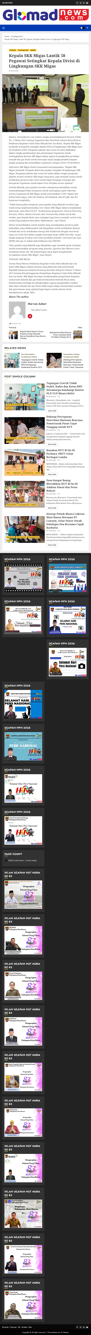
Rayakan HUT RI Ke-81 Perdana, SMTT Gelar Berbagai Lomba (60, 453)
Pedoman (13, 1327)
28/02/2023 (15, 71)
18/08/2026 (52, 460)
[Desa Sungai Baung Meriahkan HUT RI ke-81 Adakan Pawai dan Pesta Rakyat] (24, 494)
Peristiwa (13, 50)
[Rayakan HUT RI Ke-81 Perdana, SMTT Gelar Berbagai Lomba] (24, 462)
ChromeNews (52, 1332)
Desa (23, 354)
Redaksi (24, 1327)
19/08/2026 (52, 430)
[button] (3, 28)
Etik (19, 1327)
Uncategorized (23, 50)
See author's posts (39, 309)
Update (33, 50)
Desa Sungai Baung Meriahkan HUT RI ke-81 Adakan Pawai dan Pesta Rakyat (62, 485)
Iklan (30, 1327)
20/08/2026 (52, 397)
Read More (52, 411)
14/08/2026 (52, 531)
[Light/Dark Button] (82, 28)
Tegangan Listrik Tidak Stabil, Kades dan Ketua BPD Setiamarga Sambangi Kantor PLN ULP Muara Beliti (32, 365)
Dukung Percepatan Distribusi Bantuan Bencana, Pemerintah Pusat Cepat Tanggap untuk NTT (73, 365)
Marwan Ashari (37, 304)
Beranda (5, 1327)
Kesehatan (10, 537)
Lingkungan (17, 473)
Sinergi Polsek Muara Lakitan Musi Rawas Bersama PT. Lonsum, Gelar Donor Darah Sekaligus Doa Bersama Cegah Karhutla (65, 520)
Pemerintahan (30, 354)
